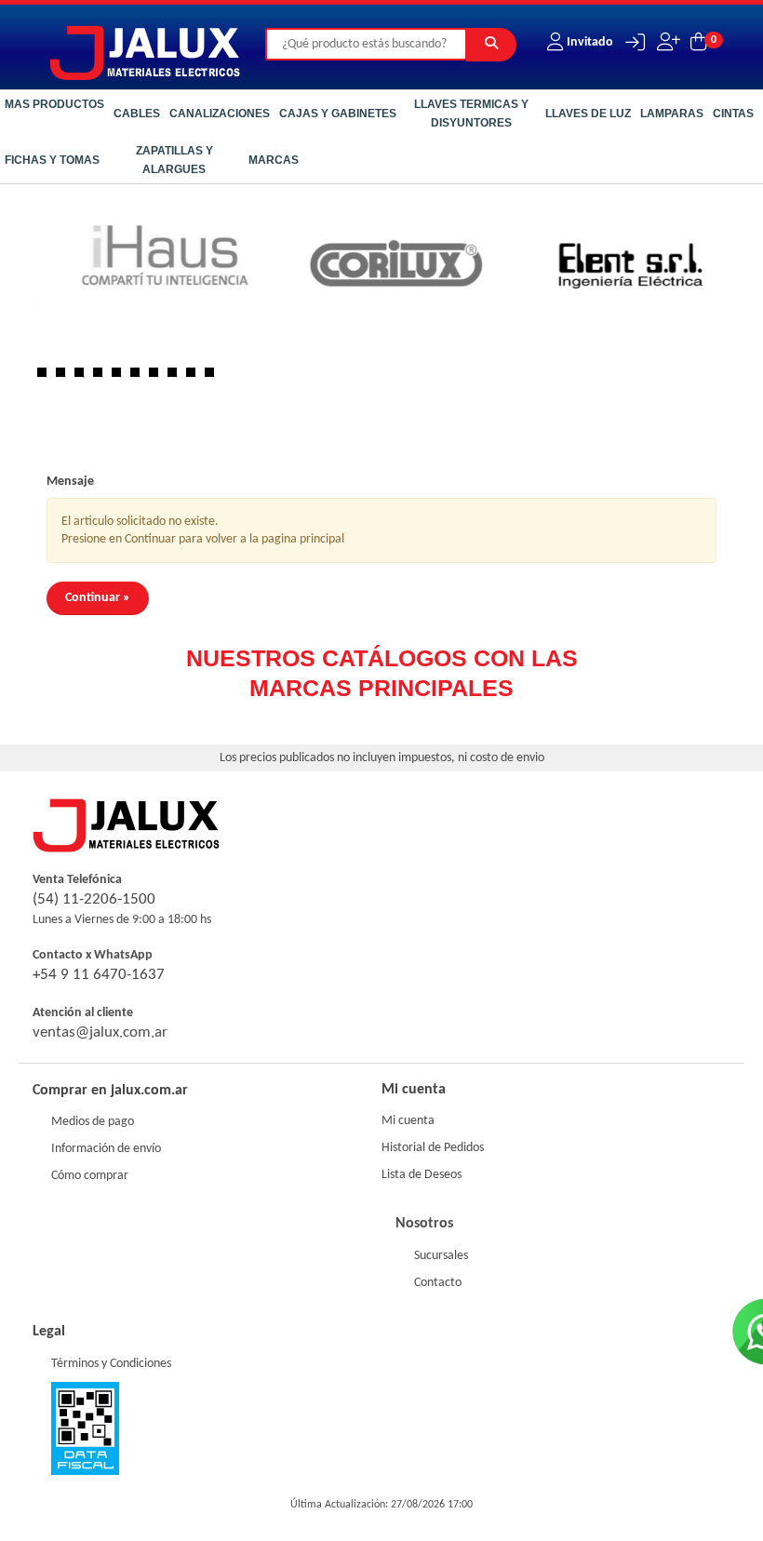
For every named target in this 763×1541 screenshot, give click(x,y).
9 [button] (195, 377)
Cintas (733, 113)
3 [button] (83, 377)
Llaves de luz (588, 113)
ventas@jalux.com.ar (100, 1032)
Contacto (438, 1283)
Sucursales (441, 1256)
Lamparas (671, 113)
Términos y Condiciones (111, 1364)
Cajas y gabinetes (337, 113)
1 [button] (46, 377)
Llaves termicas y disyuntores (471, 113)
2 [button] (65, 377)
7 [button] (158, 377)
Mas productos (54, 104)
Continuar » (97, 598)
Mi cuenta (408, 1121)
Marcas (273, 160)
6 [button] (139, 377)
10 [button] (214, 377)
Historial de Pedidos (433, 1148)
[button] (630, 42)
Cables (137, 113)
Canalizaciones (219, 113)
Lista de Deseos (422, 1175)
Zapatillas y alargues (174, 160)
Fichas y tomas (52, 160)
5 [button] (121, 377)
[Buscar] (491, 44)
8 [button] (176, 377)
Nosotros (424, 1223)
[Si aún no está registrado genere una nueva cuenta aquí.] (667, 42)
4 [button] (102, 377)
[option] (279, 270)
